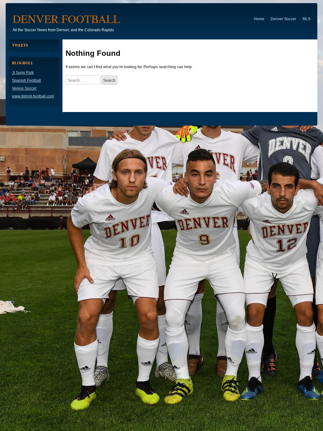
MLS (306, 19)
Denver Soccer (283, 19)
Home (259, 19)
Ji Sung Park (23, 72)
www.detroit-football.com (33, 96)
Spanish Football (26, 80)
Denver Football (66, 18)
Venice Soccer (24, 88)
